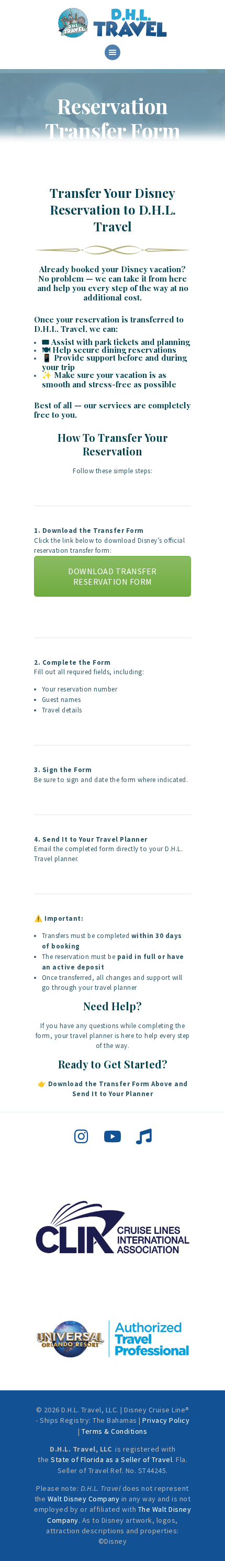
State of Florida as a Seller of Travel (111, 1459)
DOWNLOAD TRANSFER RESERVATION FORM (112, 576)
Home (67, 153)
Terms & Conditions (114, 1431)
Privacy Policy (165, 1420)
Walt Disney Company (84, 1498)
